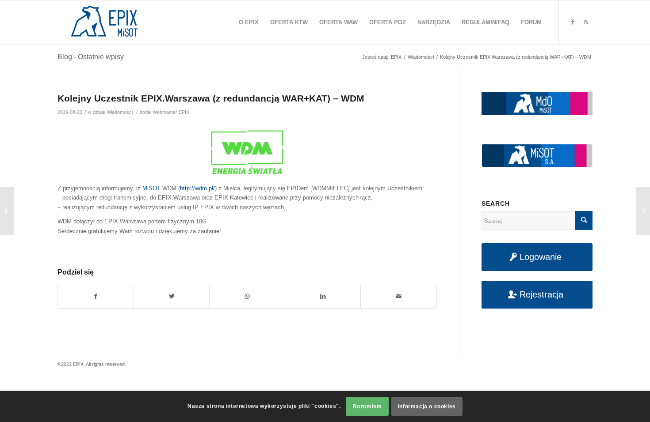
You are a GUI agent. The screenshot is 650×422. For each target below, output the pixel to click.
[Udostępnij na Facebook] (96, 296)
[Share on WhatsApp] (247, 296)
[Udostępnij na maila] (398, 296)
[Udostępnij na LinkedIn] (322, 296)
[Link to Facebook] (572, 22)
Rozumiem (367, 406)
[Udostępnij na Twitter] (171, 296)
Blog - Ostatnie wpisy (90, 56)
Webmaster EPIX (171, 112)
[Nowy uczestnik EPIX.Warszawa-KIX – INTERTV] (7, 211)
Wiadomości (120, 112)
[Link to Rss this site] (586, 22)
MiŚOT (151, 188)
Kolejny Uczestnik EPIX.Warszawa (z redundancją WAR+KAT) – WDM (210, 98)
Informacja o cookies (427, 406)
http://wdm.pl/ (197, 188)
